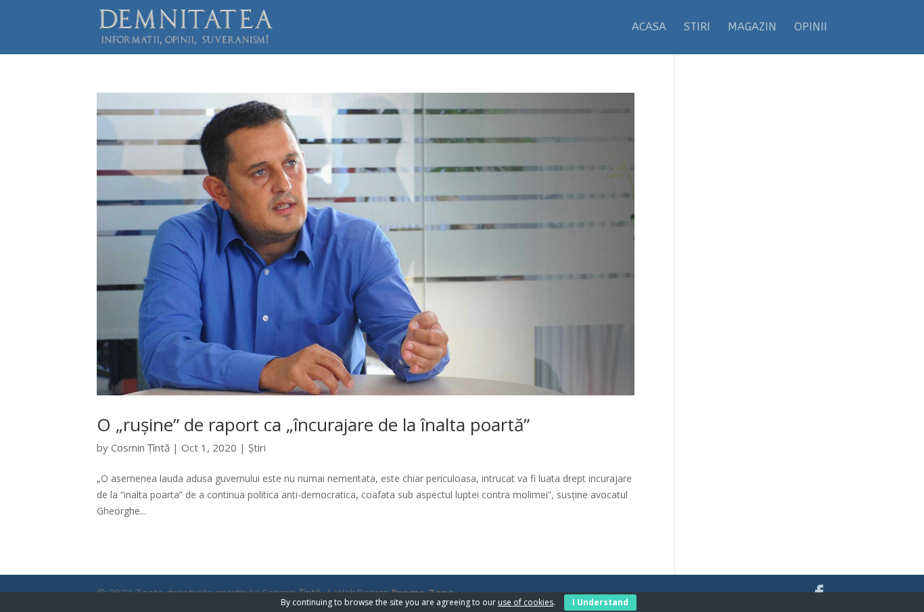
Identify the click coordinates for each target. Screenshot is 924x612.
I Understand (600, 602)
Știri (257, 447)
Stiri (697, 27)
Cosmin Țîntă (140, 447)
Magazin (752, 27)
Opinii (810, 27)
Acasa (649, 27)
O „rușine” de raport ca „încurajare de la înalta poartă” (313, 424)
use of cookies (525, 602)
